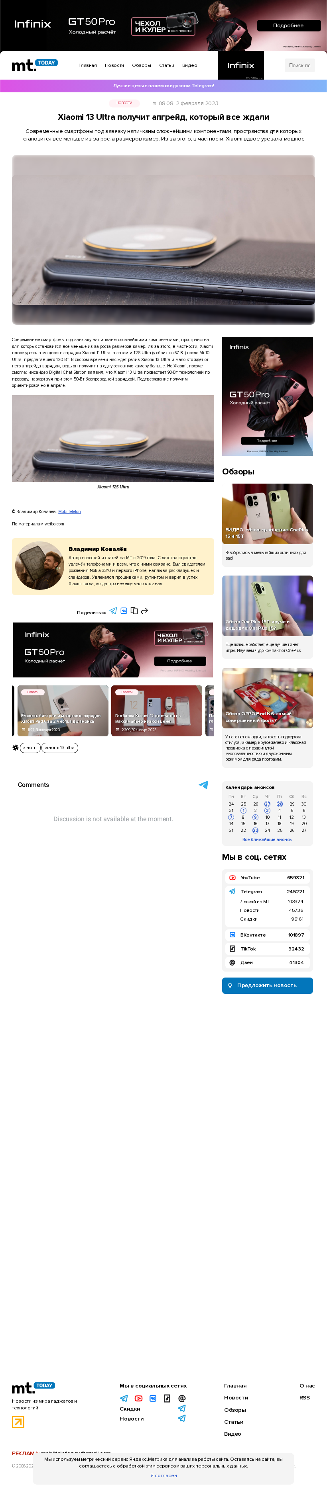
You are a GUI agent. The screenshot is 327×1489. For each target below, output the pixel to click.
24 (231, 804)
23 (255, 830)
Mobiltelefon (69, 511)
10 (268, 817)
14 (231, 823)
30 (303, 804)
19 (292, 823)
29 (292, 804)
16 (255, 823)
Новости (124, 103)
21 (231, 830)
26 (255, 804)
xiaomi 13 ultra (60, 747)
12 (292, 817)
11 (279, 817)
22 (243, 830)
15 (243, 823)
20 (304, 823)
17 (268, 823)
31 (231, 810)
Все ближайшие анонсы (267, 839)
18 (280, 823)
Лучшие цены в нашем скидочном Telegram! (163, 85)
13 (304, 817)
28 (280, 804)
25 (243, 804)
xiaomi (30, 747)
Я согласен (163, 1475)
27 (267, 804)
